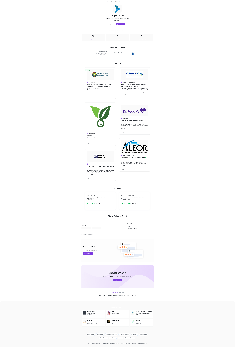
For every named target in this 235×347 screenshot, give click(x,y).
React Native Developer (129, 337)
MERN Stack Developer (124, 334)
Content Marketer (103, 337)
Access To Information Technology (144, 311)
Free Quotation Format (114, 343)
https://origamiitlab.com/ (132, 228)
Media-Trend (90, 320)
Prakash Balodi (90, 311)
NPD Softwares (115, 320)
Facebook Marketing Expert (111, 334)
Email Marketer (134, 334)
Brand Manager (113, 337)
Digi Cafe (138, 320)
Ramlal (113, 311)
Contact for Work (121, 24)
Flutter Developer (143, 334)
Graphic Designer (90, 334)
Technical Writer (100, 334)
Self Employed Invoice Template (94, 343)
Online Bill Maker (105, 343)
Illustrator (120, 337)
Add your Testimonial (88, 253)
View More (117, 328)
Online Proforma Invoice (125, 343)
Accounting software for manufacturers (139, 343)
